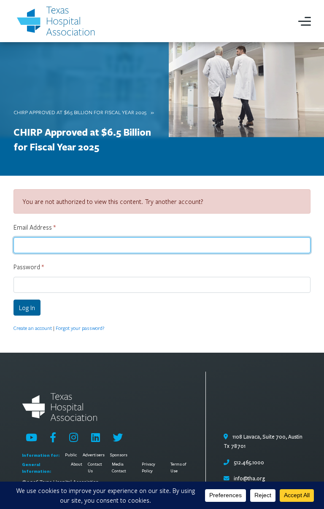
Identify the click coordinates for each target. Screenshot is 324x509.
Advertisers (94, 455)
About (76, 464)
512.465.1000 (248, 462)
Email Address (35, 227)
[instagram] (73, 437)
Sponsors (118, 455)
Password (29, 267)
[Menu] (304, 21)
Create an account (33, 327)
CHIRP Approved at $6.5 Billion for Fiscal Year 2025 (80, 112)
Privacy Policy (148, 468)
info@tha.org (249, 478)
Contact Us (95, 468)
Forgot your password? (80, 327)
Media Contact (119, 468)
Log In (27, 307)
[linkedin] (95, 437)
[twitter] (117, 437)
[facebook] (53, 437)
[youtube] (31, 437)
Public (71, 455)
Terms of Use (178, 468)
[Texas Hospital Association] (57, 21)
